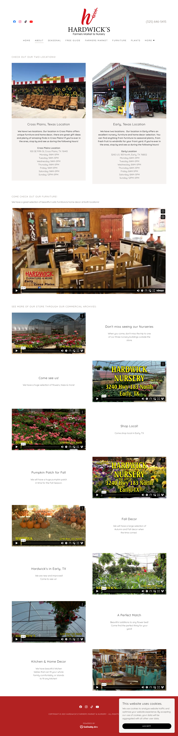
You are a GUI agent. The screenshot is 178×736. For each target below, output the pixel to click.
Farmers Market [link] (96, 40)
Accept (147, 726)
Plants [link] (135, 40)
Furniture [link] (119, 40)
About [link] (39, 40)
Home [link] (26, 40)
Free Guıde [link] (73, 40)
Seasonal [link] (54, 40)
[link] (14, 21)
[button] (150, 40)
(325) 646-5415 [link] (156, 22)
